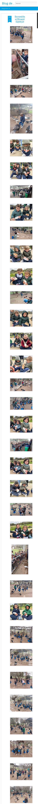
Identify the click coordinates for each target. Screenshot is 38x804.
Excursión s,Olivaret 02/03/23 (20, 19)
